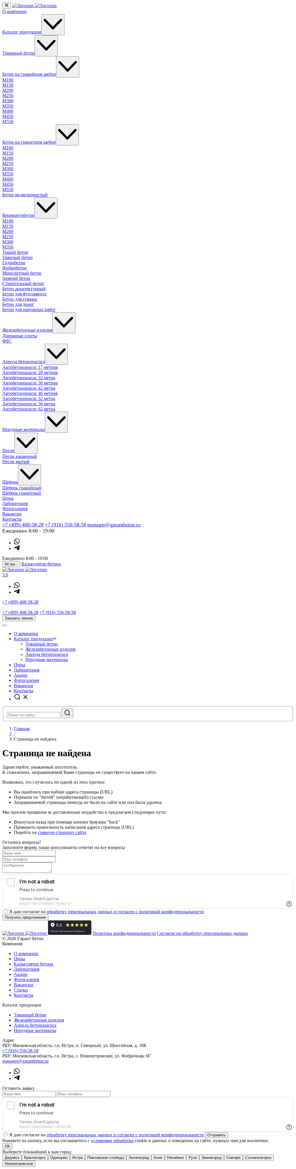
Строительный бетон (23, 283)
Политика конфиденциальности (124, 933)
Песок (8, 450)
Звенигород (211, 1157)
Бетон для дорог (18, 304)
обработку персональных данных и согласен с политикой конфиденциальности (125, 911)
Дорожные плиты (19, 335)
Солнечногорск (258, 1157)
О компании (14, 11)
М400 (7, 111)
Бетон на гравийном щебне (29, 74)
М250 (7, 95)
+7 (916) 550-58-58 (65, 525)
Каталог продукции (21, 31)
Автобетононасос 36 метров (30, 382)
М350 (7, 105)
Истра (77, 1157)
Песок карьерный (19, 456)
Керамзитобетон (18, 215)
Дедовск (12, 1157)
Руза (192, 1157)
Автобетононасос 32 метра (28, 377)
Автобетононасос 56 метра (28, 403)
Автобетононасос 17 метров (30, 367)
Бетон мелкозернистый (25, 194)
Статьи (21, 989)
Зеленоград (139, 1157)
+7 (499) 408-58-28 (23, 525)
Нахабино (175, 1157)
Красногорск (35, 1157)
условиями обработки (112, 1140)
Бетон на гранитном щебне (29, 142)
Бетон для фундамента (24, 293)
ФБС (7, 341)
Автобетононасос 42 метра (28, 388)
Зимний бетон (16, 278)
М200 (7, 90)
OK (7, 1146)
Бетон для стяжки (19, 299)
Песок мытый (15, 461)
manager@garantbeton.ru (113, 525)
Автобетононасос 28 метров (30, 372)
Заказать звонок (19, 618)
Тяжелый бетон (17, 257)
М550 (7, 121)
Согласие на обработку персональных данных (202, 933)
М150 (7, 85)
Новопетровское (19, 1163)
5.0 (5, 574)
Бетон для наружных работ (29, 309)
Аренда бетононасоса (23, 361)
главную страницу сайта (62, 832)
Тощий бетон (15, 252)
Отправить (216, 1135)
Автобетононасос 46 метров (30, 393)
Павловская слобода (105, 1157)
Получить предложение (25, 917)
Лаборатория (15, 503)
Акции (20, 675)
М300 (7, 100)
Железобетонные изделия (27, 330)
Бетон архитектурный (24, 288)
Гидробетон (13, 262)
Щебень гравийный (21, 487)
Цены (8, 498)
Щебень (10, 482)
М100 (7, 79)
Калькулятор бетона (41, 563)
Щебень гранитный (21, 493)
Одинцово (59, 1157)
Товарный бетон (18, 53)
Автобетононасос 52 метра (28, 398)
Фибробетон (14, 267)
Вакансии (12, 513)
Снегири (233, 1157)
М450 (7, 116)
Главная (21, 728)
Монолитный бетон (21, 273)
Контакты (12, 519)
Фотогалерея (14, 508)
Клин (158, 1157)
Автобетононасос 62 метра (28, 408)
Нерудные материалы (23, 429)
